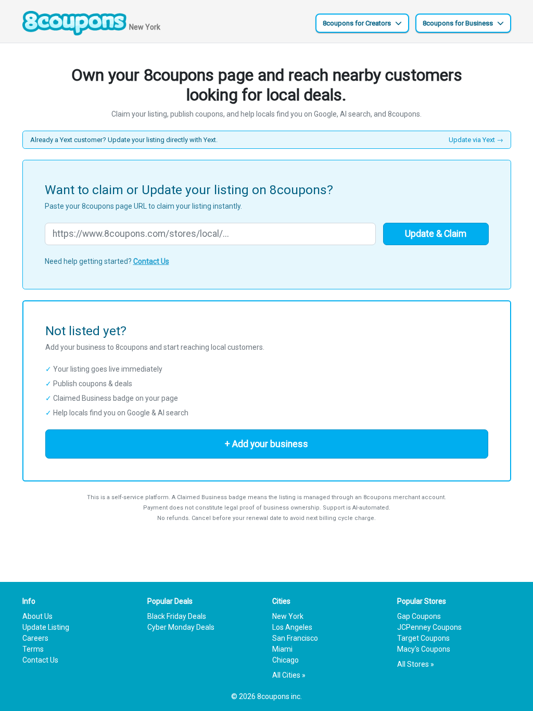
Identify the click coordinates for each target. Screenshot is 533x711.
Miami (282, 649)
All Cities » (289, 675)
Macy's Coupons (423, 649)
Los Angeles (292, 627)
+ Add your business (266, 444)
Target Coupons (423, 638)
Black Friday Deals (176, 616)
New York (287, 616)
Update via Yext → (476, 140)
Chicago (285, 660)
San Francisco (295, 638)
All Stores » (415, 664)
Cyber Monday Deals (180, 627)
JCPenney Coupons (429, 627)
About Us (37, 616)
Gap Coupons (419, 616)
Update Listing (45, 627)
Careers (35, 638)
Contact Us (151, 261)
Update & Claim (435, 233)
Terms (33, 649)
